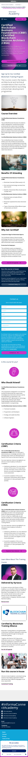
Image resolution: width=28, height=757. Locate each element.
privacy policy (13, 349)
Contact (4, 734)
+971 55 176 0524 (5, 727)
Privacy (4, 736)
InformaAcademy (7, 711)
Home (4, 732)
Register (19, 19)
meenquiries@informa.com (8, 723)
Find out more (5, 601)
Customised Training (13, 284)
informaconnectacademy (9, 715)
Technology (17, 4)
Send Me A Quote (13, 65)
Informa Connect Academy (7, 4)
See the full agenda (12, 263)
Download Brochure (12, 61)
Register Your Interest (12, 551)
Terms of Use (6, 738)
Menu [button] (5, 19)
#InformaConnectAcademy (13, 706)
